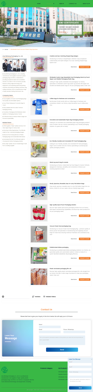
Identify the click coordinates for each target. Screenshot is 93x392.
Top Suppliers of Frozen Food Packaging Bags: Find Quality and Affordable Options (15, 100)
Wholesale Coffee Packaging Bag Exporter (66, 379)
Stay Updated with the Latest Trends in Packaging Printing (13, 108)
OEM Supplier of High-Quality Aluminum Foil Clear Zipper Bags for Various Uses (14, 127)
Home (38, 4)
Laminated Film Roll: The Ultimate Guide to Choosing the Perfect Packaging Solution (14, 140)
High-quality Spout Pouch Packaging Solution (63, 205)
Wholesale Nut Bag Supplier (66, 372)
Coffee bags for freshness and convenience (62, 99)
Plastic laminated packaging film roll (60, 269)
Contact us (72, 4)
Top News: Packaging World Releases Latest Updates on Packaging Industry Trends (14, 113)
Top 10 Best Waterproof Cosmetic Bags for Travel (14, 104)
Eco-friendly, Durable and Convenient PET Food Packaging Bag (68, 141)
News (61, 4)
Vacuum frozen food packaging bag (60, 226)
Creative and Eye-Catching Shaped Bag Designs (64, 56)
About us (85, 4)
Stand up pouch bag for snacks (59, 162)
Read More (74, 67)
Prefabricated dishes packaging (59, 247)
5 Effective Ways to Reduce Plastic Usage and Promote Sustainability (15, 117)
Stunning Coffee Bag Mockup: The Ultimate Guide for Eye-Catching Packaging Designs (14, 131)
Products (50, 4)
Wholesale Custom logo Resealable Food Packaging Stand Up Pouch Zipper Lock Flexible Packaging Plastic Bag (70, 78)
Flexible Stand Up (63, 374)
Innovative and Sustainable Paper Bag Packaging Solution (67, 120)
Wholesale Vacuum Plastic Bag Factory (66, 377)
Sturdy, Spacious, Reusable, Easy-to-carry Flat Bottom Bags (67, 184)
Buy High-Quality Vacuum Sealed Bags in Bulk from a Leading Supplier (15, 145)
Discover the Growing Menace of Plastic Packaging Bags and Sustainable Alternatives (14, 136)
